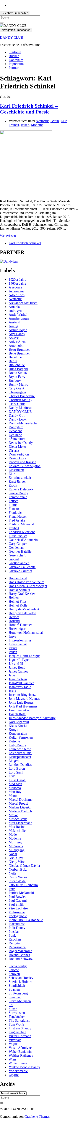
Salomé (14, 970)
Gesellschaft (17, 555)
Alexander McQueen (23, 303)
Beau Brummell (19, 349)
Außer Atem (17, 342)
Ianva (12, 636)
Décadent (15, 431)
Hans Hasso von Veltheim (26, 582)
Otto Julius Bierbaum (23, 885)
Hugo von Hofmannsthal (26, 632)
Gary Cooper (18, 543)
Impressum (16, 64)
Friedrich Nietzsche (22, 532)
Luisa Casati (17, 780)
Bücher (14, 56)
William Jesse (18, 1063)
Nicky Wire (16, 862)
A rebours (15, 287)
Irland (13, 648)
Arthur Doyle (18, 330)
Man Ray (15, 792)
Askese (14, 338)
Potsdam (14, 931)
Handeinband (18, 578)
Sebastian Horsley (21, 978)
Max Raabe (16, 827)
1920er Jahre (17, 279)
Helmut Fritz (17, 601)
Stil (11, 1005)
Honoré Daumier (20, 625)
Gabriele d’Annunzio (23, 540)
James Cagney (18, 671)
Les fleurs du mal (20, 753)
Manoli (13, 795)
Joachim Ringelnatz (22, 695)
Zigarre (14, 1075)
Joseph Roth (17, 714)
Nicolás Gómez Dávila (24, 865)
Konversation (18, 733)
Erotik (13, 485)
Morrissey (15, 842)
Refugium (15, 943)
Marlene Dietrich (20, 811)
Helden (14, 597)
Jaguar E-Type (19, 660)
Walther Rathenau (21, 1055)
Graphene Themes (37, 1116)
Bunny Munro (18, 384)
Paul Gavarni (18, 900)
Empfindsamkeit (20, 477)
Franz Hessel (17, 516)
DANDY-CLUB (11, 37)
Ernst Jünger (17, 481)
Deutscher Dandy (21, 442)
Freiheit (14, 125)
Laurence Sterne (20, 749)
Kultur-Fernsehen (21, 737)
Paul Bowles (17, 896)
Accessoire (16, 291)
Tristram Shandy (20, 1028)
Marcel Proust (18, 803)
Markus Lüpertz (20, 807)
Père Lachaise (18, 908)
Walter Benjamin (20, 1051)
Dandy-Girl (16, 415)
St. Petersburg (18, 993)
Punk (12, 935)
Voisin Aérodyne (20, 1048)
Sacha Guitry (18, 966)
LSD (12, 776)
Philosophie (17, 912)
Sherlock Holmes (20, 981)
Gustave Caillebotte (22, 567)
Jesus (12, 691)
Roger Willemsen (20, 951)
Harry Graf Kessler (22, 594)
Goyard (14, 559)
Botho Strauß (18, 373)
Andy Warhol (18, 314)
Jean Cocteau (18, 679)
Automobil (16, 345)
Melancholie (17, 830)
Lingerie (14, 761)
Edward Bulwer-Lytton (25, 466)
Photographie (18, 916)
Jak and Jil (16, 663)
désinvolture (17, 439)
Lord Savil (16, 772)
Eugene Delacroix (21, 489)
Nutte (12, 873)
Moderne (37, 125)
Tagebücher (17, 1016)
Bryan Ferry (17, 376)
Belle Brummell (19, 353)
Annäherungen (19, 318)
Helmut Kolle (18, 605)
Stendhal (15, 997)
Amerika (15, 307)
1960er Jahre (17, 283)
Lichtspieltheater (20, 757)
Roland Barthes (19, 955)
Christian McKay (20, 400)
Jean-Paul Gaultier (21, 683)
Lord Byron (17, 768)
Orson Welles (18, 877)
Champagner (17, 392)
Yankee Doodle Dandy (24, 1067)
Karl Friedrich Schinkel (25, 243)
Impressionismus (20, 640)
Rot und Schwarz (20, 959)
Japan (12, 675)
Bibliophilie (17, 365)
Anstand (14, 322)
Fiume (13, 505)
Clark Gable (17, 404)
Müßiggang (16, 850)
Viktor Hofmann (20, 1036)
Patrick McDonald (21, 893)
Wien (12, 1059)
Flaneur (14, 509)
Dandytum (16, 60)
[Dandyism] (9, 261)
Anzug (13, 326)
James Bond (17, 667)
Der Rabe (15, 435)
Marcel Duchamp (20, 799)
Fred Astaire (17, 520)
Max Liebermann (20, 823)
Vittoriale (15, 1040)
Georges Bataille (20, 551)
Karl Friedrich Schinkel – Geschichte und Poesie (29, 109)
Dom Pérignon (19, 454)
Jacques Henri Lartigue (24, 656)
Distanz (14, 450)
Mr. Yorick (16, 846)
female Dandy (18, 493)
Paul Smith (16, 904)
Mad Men (15, 784)
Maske (13, 815)
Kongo (13, 729)
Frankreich (16, 512)
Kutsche (14, 741)
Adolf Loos (16, 295)
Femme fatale (18, 497)
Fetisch (13, 501)
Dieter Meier (17, 446)
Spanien (14, 989)
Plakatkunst (16, 924)
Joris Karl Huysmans (23, 706)
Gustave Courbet (20, 571)
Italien (25, 125)
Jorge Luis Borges (21, 702)
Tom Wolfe (16, 1024)
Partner (13, 67)
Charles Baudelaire (22, 396)
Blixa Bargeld (18, 369)
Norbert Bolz (18, 869)
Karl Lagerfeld (19, 722)
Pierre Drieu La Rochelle (26, 920)
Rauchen (15, 939)
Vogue (13, 1044)
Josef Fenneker (19, 710)
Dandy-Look (17, 419)
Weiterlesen (8, 236)
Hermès (14, 617)
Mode (13, 834)
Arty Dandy (17, 334)
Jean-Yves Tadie (20, 687)
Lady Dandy (17, 745)
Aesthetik (42, 121)
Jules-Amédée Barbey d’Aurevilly (32, 718)
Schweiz (14, 974)
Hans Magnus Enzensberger (28, 586)
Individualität (18, 644)
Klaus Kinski (18, 726)
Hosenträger (17, 628)
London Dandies (20, 764)
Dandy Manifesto (20, 408)
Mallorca (15, 788)
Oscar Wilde (17, 881)
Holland (14, 621)
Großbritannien (19, 563)
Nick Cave (16, 858)
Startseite (15, 52)
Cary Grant (16, 388)
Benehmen (16, 357)
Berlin (54, 121)
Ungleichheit (17, 1032)
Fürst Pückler (18, 536)
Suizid (13, 1009)
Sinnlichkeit (17, 985)
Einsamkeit (16, 470)
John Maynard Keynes (24, 698)
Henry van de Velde (22, 613)
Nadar (13, 854)
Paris (12, 889)
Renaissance (17, 947)
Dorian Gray (17, 458)
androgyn (15, 310)
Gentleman (16, 547)
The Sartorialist (19, 1020)
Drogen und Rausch (22, 462)
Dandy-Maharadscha (23, 423)
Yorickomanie (18, 1071)
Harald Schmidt (19, 590)
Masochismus (18, 819)
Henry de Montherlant (24, 609)
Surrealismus (17, 1013)
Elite (64, 121)
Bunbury (15, 380)
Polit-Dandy (17, 928)
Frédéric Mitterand (21, 524)
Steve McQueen (20, 1001)
